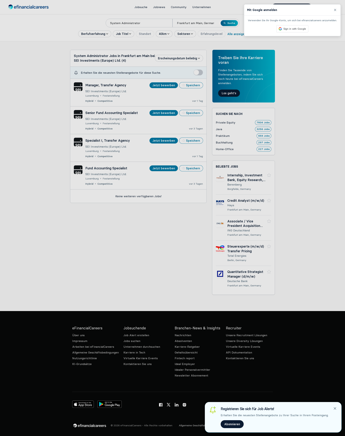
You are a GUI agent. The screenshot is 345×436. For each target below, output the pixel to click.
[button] (172, 218)
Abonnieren (232, 424)
